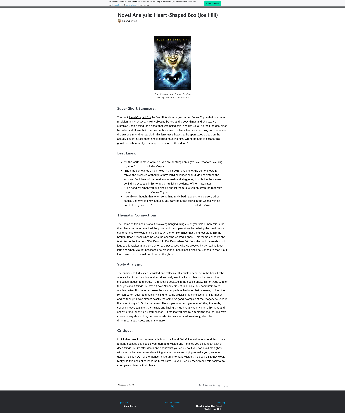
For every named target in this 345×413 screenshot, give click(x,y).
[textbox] (172, 200)
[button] (200, 385)
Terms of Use (130, 5)
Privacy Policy (117, 5)
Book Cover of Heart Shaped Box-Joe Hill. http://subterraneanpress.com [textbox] (173, 96)
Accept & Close (212, 3)
